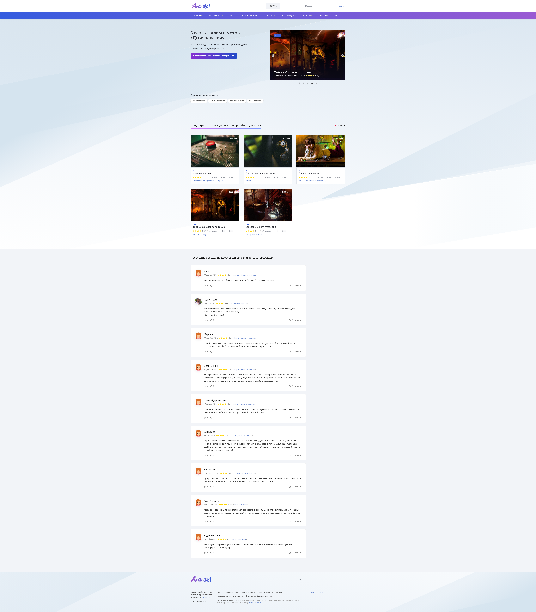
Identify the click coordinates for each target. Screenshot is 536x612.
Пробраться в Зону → (255, 234)
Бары (232, 15)
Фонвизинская (237, 100)
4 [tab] (312, 83)
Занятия (307, 15)
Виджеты (279, 592)
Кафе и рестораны (251, 15)
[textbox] (251, 4)
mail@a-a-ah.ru (255, 602)
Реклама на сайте (232, 592)
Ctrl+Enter (205, 597)
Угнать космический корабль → (312, 181)
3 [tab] (307, 83)
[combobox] (251, 6)
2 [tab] (303, 83)
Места (338, 15)
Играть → (250, 181)
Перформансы (215, 15)
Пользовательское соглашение (230, 596)
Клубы (270, 15)
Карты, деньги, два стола (260, 173)
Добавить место (248, 592)
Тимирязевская (217, 100)
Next (342, 55)
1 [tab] (299, 83)
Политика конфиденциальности (259, 596)
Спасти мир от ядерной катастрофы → (209, 181)
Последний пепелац (310, 173)
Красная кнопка (202, 173)
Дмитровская (198, 100)
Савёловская (255, 100)
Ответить (296, 285)
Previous (273, 55)
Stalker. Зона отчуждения (261, 226)
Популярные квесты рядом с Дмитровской (213, 55)
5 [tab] (316, 83)
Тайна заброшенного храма (209, 226)
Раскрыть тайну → (200, 234)
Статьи (220, 592)
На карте (341, 125)
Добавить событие (265, 592)
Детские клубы (288, 15)
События (323, 15)
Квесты (197, 15)
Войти (341, 6)
